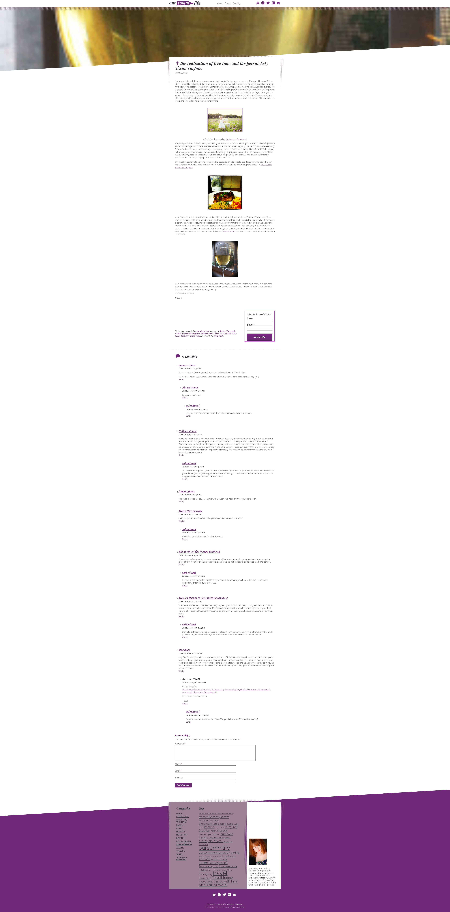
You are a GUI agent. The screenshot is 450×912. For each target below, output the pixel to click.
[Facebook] (273, 2)
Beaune (209, 827)
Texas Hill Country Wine (225, 333)
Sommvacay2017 (208, 866)
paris (235, 852)
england (213, 831)
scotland (204, 859)
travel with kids (226, 881)
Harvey (180, 831)
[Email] (278, 2)
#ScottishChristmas (209, 820)
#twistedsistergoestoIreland (216, 823)
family (180, 825)
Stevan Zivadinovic (236, 907)
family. (237, 3)
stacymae (184, 649)
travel (180, 851)
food (179, 828)
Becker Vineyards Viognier (187, 333)
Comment (180, 744)
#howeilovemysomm (214, 817)
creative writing (181, 821)
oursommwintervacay (214, 852)
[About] (263, 2)
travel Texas (206, 881)
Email (178, 771)
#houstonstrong (225, 814)
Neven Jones (190, 387)
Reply (181, 379)
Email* (250, 325)
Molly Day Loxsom (190, 511)
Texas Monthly (228, 231)
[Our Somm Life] (185, 3)
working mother (181, 858)
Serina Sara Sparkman (236, 139)
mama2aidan (187, 365)
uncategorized (203, 331)
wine (179, 854)
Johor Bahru (224, 838)
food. (228, 3)
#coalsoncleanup (208, 814)
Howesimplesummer (209, 834)
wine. (220, 3)
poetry (180, 838)
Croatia (204, 830)
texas (180, 848)
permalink (218, 336)
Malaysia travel (211, 841)
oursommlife (214, 848)
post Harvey (205, 856)
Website (179, 778)
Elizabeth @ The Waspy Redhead (199, 551)
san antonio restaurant (224, 856)
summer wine (207, 333)
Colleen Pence (188, 431)
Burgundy (231, 827)
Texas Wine (195, 336)
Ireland (213, 837)
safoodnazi (193, 405)
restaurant (183, 841)
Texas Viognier (182, 336)
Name (250, 318)
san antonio (184, 844)
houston (181, 835)
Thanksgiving (205, 874)
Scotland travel (219, 859)
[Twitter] (268, 2)
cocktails (182, 817)
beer (179, 813)
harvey (223, 830)
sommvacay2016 (213, 863)
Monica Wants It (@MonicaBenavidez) (203, 598)
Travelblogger (222, 878)
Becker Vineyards (227, 331)
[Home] (258, 2)
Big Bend (220, 827)
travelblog (205, 878)
